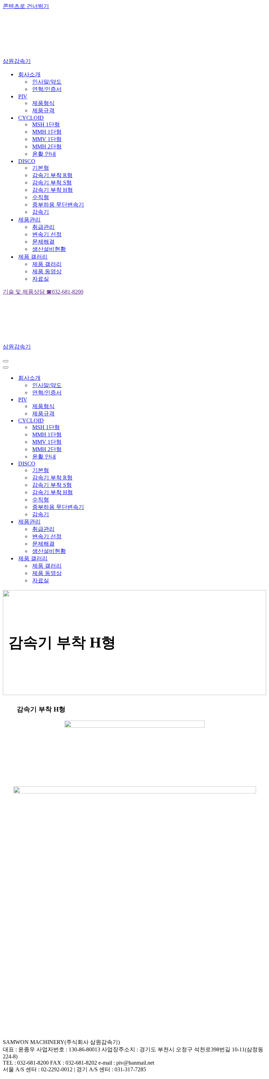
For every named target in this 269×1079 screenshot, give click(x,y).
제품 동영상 (47, 271)
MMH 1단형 (47, 132)
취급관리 (43, 227)
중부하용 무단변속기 (58, 205)
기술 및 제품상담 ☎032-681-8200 (43, 292)
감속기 (40, 212)
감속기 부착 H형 (52, 190)
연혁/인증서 (47, 89)
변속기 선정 (47, 234)
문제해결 (43, 242)
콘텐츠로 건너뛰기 (26, 6)
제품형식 (43, 103)
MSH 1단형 (46, 124)
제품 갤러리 (47, 264)
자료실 (40, 279)
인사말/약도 (47, 82)
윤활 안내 (44, 154)
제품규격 (43, 110)
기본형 (40, 168)
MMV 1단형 (47, 139)
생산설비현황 (49, 249)
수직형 (40, 197)
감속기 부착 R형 (52, 175)
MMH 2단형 (47, 146)
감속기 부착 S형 (52, 182)
